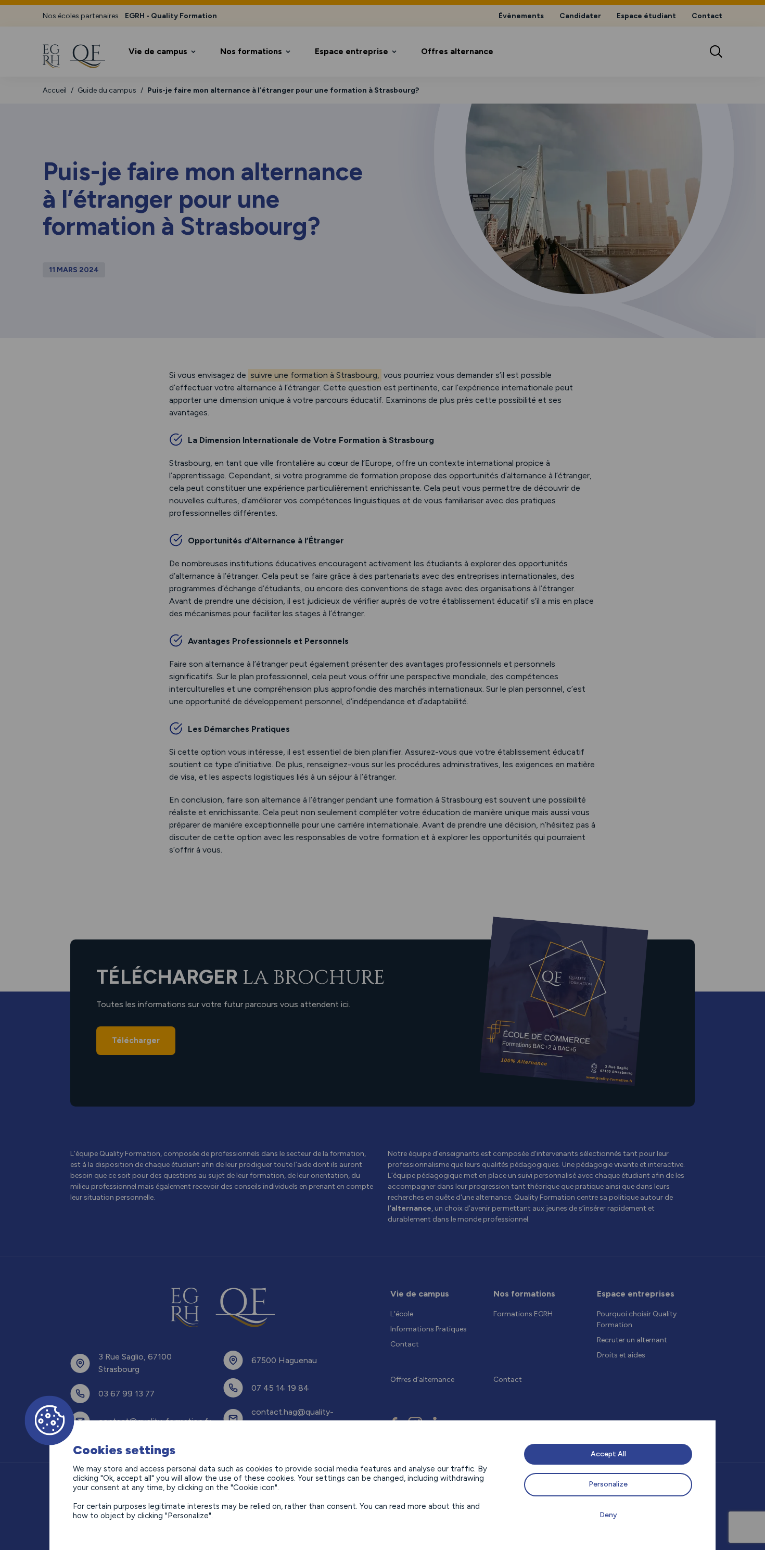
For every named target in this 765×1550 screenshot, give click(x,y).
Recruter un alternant (632, 1340)
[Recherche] (716, 51)
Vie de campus (158, 51)
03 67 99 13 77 (126, 1394)
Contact (707, 15)
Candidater (580, 15)
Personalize (608, 1484)
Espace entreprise (351, 51)
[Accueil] (74, 56)
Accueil (55, 90)
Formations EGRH (523, 1314)
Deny (608, 1514)
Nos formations (251, 51)
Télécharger (136, 1040)
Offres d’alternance (422, 1379)
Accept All (608, 1454)
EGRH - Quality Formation (171, 15)
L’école (401, 1314)
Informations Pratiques (428, 1329)
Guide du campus (107, 90)
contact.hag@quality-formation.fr (292, 1418)
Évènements (521, 15)
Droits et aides (621, 1355)
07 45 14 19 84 (280, 1388)
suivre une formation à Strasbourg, (314, 375)
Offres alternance (457, 51)
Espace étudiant (646, 15)
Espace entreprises (635, 1294)
